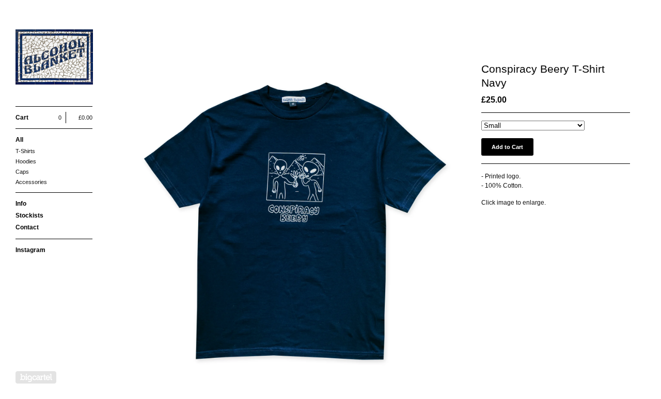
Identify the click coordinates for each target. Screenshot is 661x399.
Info (20, 203)
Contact (27, 227)
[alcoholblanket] (54, 58)
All (19, 139)
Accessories (31, 182)
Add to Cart (507, 147)
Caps (22, 172)
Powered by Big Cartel (35, 377)
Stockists (29, 215)
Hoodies (25, 161)
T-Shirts (25, 151)
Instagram (30, 250)
